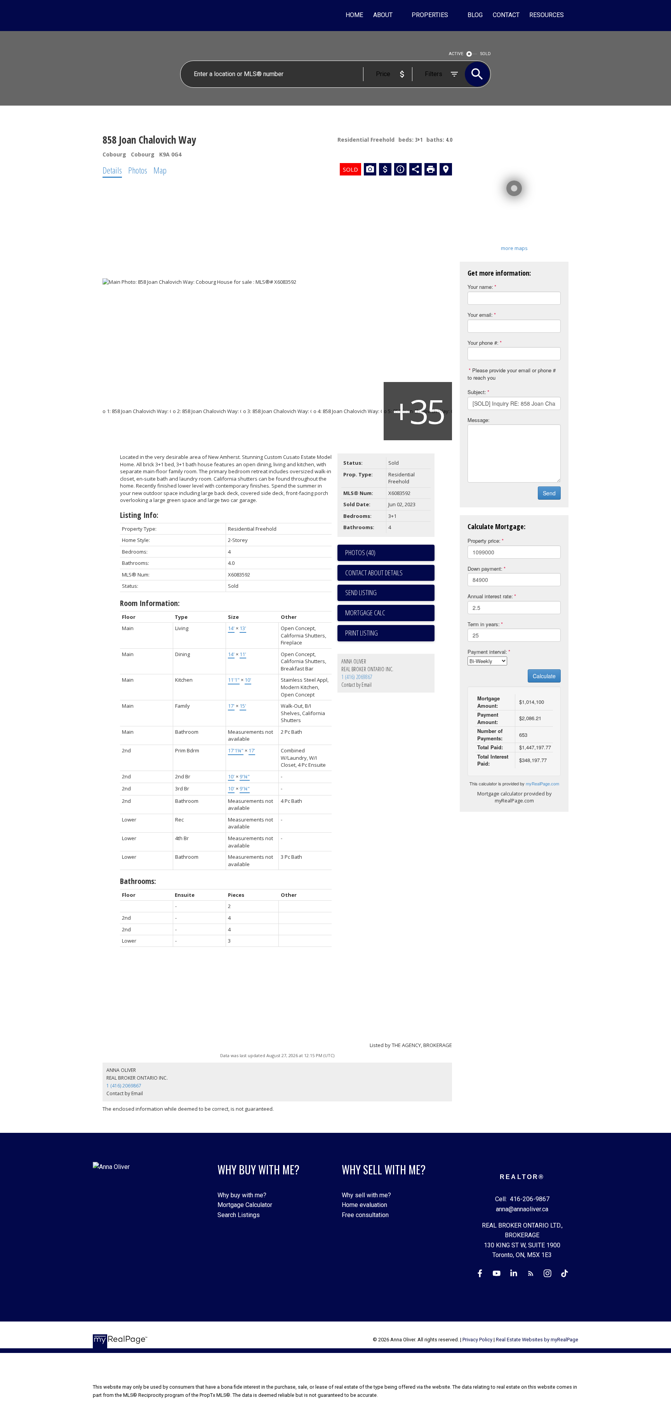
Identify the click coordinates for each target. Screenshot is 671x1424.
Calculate (544, 676)
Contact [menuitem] (506, 15)
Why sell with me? (366, 1195)
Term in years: (484, 624)
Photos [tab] (137, 170)
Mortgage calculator (390, 613)
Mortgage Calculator (244, 1205)
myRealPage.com (542, 783)
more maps (514, 248)
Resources (546, 15)
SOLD (485, 53)
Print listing (361, 632)
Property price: (484, 540)
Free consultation (365, 1215)
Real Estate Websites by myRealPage (537, 1339)
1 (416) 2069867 (356, 677)
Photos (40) (360, 552)
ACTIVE (456, 53)
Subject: (477, 392)
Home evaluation (364, 1205)
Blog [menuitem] (475, 15)
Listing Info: (139, 515)
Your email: (480, 314)
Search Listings (238, 1215)
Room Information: (150, 603)
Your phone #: (483, 342)
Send (549, 493)
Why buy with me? (241, 1195)
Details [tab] (112, 170)
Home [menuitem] (354, 15)
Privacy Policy (477, 1339)
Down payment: (485, 568)
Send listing (361, 592)
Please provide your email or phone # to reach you (512, 373)
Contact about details (374, 572)
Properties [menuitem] (430, 15)
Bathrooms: (138, 881)
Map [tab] (160, 170)
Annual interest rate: (490, 596)
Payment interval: (487, 651)
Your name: (480, 286)
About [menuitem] (383, 15)
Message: (479, 420)
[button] (480, 1273)
